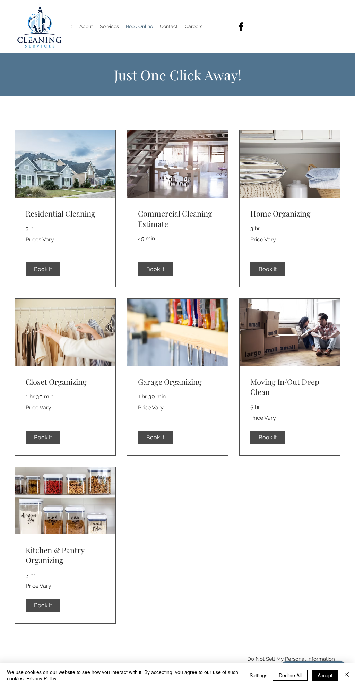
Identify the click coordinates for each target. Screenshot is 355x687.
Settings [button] (258, 675)
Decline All (290, 675)
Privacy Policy (41, 678)
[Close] (347, 675)
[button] (43, 269)
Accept (325, 675)
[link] (65, 214)
